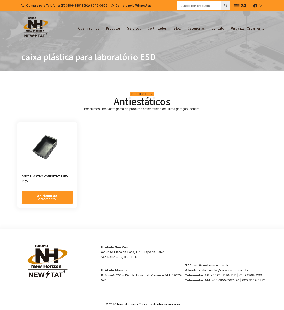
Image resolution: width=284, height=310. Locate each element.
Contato (217, 28)
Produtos (113, 28)
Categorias (196, 28)
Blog (177, 28)
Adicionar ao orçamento (47, 197)
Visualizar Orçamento (248, 28)
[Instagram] (261, 6)
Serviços (134, 28)
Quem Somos (88, 28)
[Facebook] (255, 6)
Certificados (157, 28)
